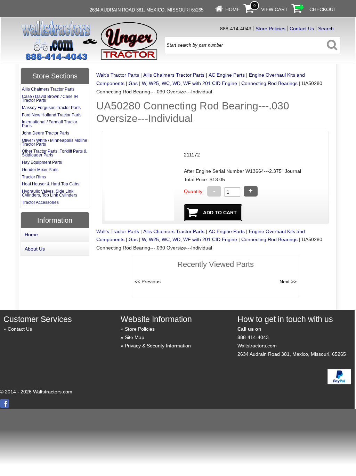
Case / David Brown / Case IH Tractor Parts (50, 98)
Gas (133, 83)
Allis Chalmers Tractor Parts (173, 75)
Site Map (134, 337)
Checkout (323, 9)
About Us (35, 249)
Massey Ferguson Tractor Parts (51, 107)
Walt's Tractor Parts (117, 75)
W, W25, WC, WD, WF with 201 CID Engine (189, 83)
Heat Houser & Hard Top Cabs (50, 184)
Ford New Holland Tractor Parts (51, 115)
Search (326, 28)
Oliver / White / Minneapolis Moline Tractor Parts (54, 142)
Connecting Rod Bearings (269, 83)
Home (232, 9)
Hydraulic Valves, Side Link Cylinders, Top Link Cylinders (49, 193)
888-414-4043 (253, 337)
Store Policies (270, 28)
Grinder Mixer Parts (40, 169)
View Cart (274, 9)
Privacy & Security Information (158, 345)
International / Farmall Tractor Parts (49, 124)
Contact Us (302, 28)
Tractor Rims (34, 177)
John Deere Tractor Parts (45, 133)
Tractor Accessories (40, 202)
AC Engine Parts (227, 75)
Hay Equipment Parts (42, 162)
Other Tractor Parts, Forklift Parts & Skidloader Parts (54, 153)
